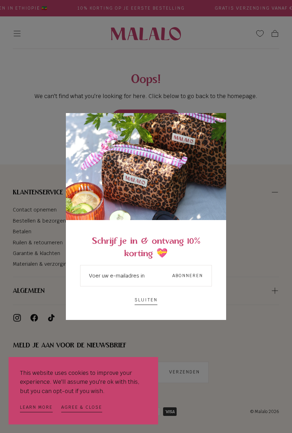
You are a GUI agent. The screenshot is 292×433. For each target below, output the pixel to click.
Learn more (36, 407)
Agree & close (81, 407)
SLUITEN (146, 300)
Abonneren (187, 276)
